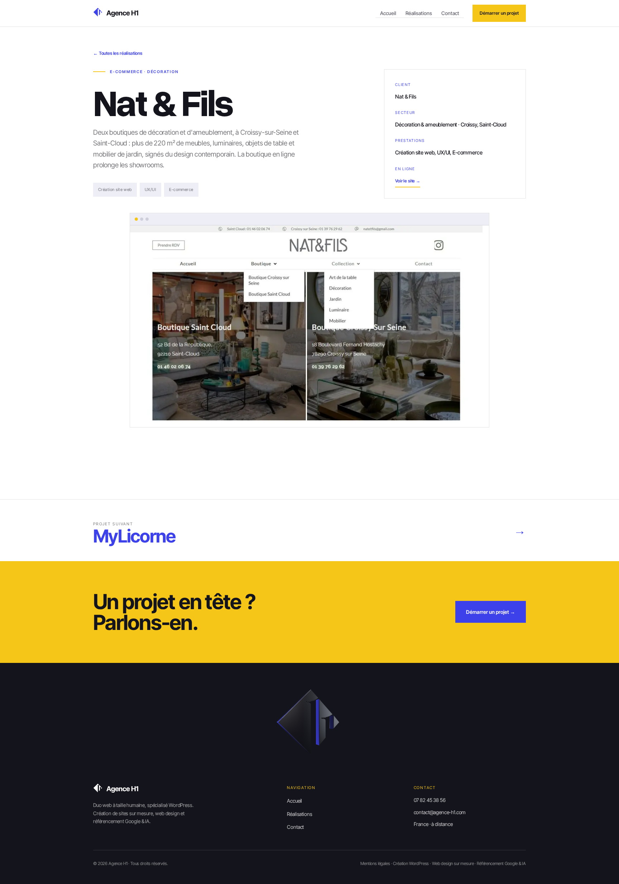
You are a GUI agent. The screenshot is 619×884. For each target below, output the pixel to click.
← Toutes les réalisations (117, 53)
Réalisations (419, 13)
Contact (450, 13)
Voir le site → (407, 180)
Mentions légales (375, 863)
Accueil (388, 13)
